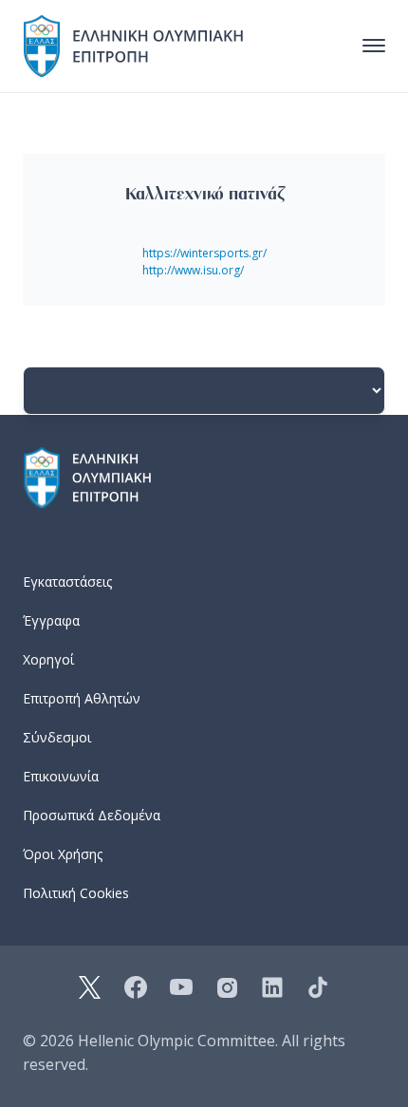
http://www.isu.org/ (193, 270)
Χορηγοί (48, 659)
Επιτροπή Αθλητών (81, 698)
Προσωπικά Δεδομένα (91, 815)
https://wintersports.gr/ (204, 253)
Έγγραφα (51, 620)
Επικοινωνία (61, 776)
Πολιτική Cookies (76, 893)
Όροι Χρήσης (62, 854)
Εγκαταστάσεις (67, 581)
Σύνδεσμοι (57, 737)
